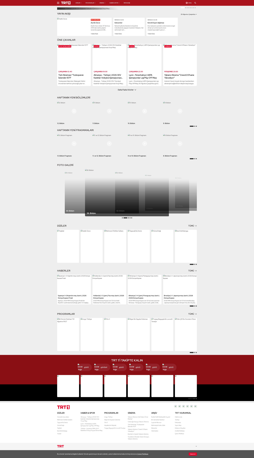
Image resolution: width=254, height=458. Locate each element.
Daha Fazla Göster (126, 90)
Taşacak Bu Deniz (62, 422)
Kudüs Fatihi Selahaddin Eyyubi (160, 417)
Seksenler (154, 428)
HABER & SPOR (88, 413)
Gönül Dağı (60, 425)
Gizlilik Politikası (179, 431)
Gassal (59, 434)
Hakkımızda (178, 417)
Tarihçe (177, 420)
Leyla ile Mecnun (156, 422)
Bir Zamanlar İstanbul (157, 420)
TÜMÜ (191, 226)
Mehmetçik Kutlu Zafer (158, 425)
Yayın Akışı (178, 425)
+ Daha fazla (94, 33)
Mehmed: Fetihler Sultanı (64, 420)
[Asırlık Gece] (73, 27)
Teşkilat (59, 428)
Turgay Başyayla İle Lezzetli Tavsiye (114, 428)
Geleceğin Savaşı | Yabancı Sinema (138, 422)
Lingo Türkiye (108, 417)
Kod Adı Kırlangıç (62, 431)
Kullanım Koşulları (180, 428)
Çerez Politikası (142, 454)
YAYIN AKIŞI (127, 3)
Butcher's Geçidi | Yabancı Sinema (138, 434)
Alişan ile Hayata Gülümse (112, 420)
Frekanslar (178, 422)
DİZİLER (60, 413)
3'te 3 (106, 422)
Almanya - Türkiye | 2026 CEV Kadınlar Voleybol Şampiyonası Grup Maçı (90, 419)
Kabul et (193, 454)
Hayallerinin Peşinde (110, 425)
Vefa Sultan (154, 431)
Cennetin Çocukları (63, 417)
